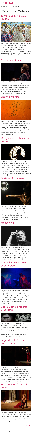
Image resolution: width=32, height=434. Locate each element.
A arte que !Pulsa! (11, 60)
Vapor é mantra (10, 96)
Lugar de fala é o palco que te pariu (14, 342)
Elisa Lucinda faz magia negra (14, 386)
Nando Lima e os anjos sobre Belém (14, 264)
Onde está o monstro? (14, 178)
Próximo (28, 425)
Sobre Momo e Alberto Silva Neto (14, 308)
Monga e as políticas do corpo (15, 140)
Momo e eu (7, 222)
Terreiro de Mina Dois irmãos (13, 17)
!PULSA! (7, 3)
